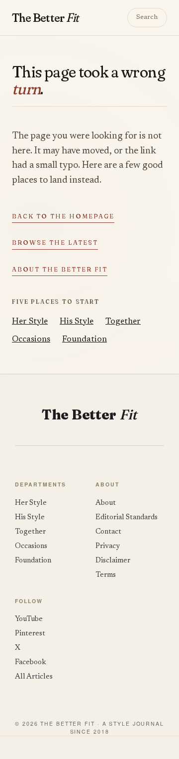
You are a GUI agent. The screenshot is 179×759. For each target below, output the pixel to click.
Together (123, 322)
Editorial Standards (126, 517)
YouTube (29, 619)
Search (147, 17)
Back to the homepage (63, 216)
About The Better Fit (59, 269)
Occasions (31, 340)
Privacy (107, 546)
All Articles (34, 677)
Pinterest (30, 633)
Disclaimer (112, 560)
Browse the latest (55, 242)
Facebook (30, 662)
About (105, 503)
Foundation (84, 340)
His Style (76, 322)
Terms (105, 575)
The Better (45, 17)
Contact (108, 532)
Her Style (30, 322)
